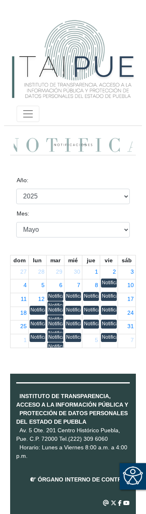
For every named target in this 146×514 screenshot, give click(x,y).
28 (41, 271)
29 (59, 271)
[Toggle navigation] (28, 114)
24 (130, 312)
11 (24, 299)
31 (130, 326)
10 (130, 285)
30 (77, 271)
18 (23, 312)
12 (41, 299)
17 (130, 299)
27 (23, 271)
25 (23, 326)
